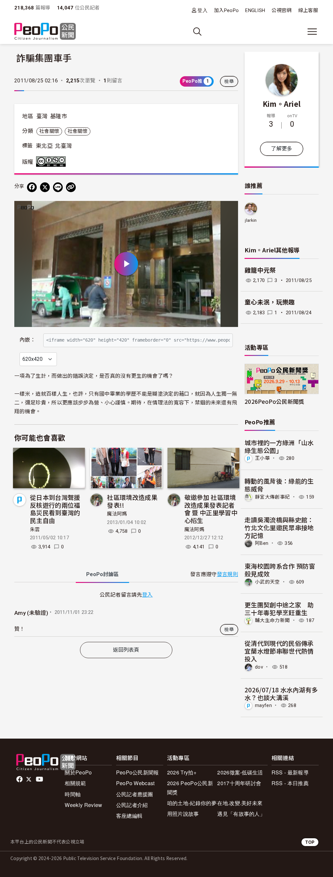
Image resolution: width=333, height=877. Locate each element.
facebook (20, 779)
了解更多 (281, 149)
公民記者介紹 (132, 805)
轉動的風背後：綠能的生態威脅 (279, 484)
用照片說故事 (183, 813)
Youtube (40, 779)
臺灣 (42, 116)
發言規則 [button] (227, 574)
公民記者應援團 (134, 794)
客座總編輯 (129, 815)
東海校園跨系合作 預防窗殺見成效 (280, 569)
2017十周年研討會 (239, 783)
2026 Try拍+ (181, 772)
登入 (202, 10)
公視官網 (281, 10)
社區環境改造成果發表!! (132, 501)
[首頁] (45, 31)
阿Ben (261, 543)
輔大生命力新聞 (272, 620)
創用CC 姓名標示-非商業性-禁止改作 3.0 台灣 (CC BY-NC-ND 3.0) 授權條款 (52, 161)
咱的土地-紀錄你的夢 (192, 803)
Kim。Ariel (282, 103)
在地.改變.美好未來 (239, 803)
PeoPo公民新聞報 (137, 772)
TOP (309, 842)
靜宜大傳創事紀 (272, 497)
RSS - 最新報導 (290, 772)
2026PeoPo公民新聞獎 (274, 401)
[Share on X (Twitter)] (45, 187)
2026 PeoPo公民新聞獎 (190, 787)
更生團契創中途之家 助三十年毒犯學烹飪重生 (279, 608)
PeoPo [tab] (102, 574)
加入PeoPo (226, 10)
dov (259, 667)
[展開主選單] (312, 31)
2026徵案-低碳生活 (240, 772)
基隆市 (58, 116)
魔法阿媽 (117, 514)
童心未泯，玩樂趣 (270, 302)
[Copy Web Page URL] (71, 187)
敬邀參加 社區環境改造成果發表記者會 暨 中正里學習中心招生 (210, 509)
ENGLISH (255, 10)
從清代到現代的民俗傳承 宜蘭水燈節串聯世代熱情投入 (279, 651)
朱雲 (35, 529)
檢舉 (229, 81)
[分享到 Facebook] (32, 187)
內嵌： (27, 340)
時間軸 (73, 794)
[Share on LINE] (58, 187)
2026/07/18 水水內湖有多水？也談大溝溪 (281, 693)
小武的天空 (267, 582)
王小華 (262, 458)
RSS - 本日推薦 (290, 783)
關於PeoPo (78, 772)
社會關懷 (49, 131)
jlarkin (251, 220)
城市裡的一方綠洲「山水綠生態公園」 (279, 446)
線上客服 (308, 10)
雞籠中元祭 (260, 270)
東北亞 (44, 146)
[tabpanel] (126, 613)
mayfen (263, 705)
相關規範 (75, 783)
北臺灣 (63, 146)
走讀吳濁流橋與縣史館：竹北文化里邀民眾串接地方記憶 (279, 527)
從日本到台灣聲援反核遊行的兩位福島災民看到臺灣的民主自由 (55, 509)
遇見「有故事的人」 (241, 813)
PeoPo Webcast (135, 783)
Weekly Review (83, 805)
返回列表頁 (126, 650)
